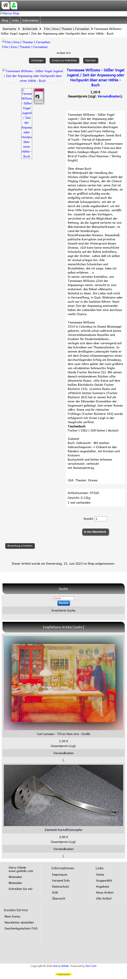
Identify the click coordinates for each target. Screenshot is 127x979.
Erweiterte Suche (63, 610)
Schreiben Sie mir (21, 889)
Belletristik (30, 28)
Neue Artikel (104, 892)
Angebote (102, 886)
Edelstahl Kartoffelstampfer (64, 829)
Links (15, 20)
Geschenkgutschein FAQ (20, 928)
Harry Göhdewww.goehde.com (21, 869)
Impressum (59, 874)
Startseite (9, 28)
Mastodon (15, 877)
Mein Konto (12, 916)
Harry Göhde (61, 966)
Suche (63, 588)
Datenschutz (60, 886)
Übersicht (58, 898)
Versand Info (61, 880)
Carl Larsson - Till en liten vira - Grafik (63, 733)
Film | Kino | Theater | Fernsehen (66, 28)
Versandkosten (109, 96)
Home (100, 874)
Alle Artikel (103, 898)
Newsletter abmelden (19, 922)
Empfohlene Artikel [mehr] (63, 627)
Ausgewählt (104, 880)
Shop (5, 20)
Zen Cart (90, 966)
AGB (55, 892)
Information (30, 20)
